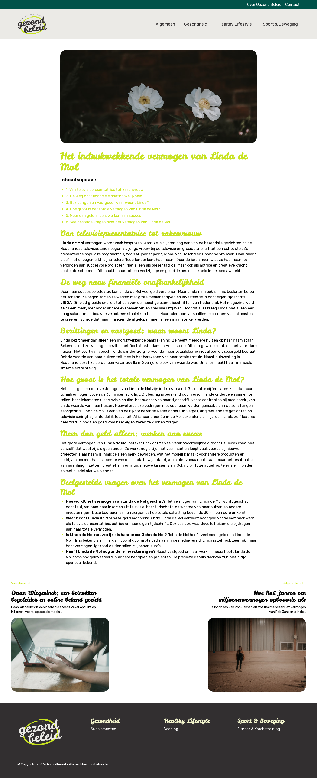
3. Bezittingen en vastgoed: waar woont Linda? (107, 202)
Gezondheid (195, 24)
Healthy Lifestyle (235, 24)
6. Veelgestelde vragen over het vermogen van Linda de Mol (118, 222)
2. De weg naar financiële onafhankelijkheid (104, 196)
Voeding (171, 729)
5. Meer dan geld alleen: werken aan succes (103, 215)
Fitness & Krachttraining (258, 729)
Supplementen (103, 729)
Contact (292, 4)
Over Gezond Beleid (264, 4)
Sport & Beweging (280, 24)
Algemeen (165, 24)
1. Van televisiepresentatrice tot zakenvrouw (105, 189)
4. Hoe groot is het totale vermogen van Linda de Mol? (113, 209)
